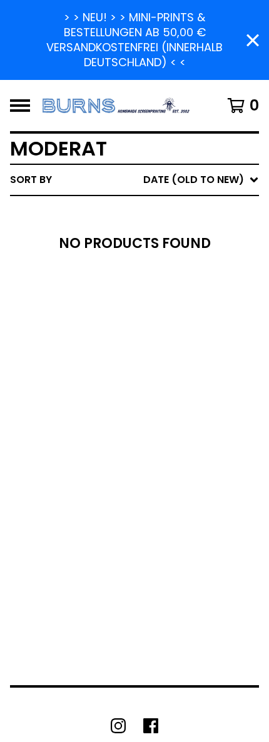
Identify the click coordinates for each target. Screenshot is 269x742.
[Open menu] (20, 105)
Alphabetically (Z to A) (182, 292)
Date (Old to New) (168, 332)
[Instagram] (118, 726)
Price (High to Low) (172, 372)
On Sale (138, 232)
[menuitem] (134, 180)
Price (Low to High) (172, 352)
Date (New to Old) (168, 312)
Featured (142, 212)
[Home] (116, 105)
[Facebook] (151, 726)
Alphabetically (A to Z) (182, 272)
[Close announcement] (252, 40)
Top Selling (149, 252)
